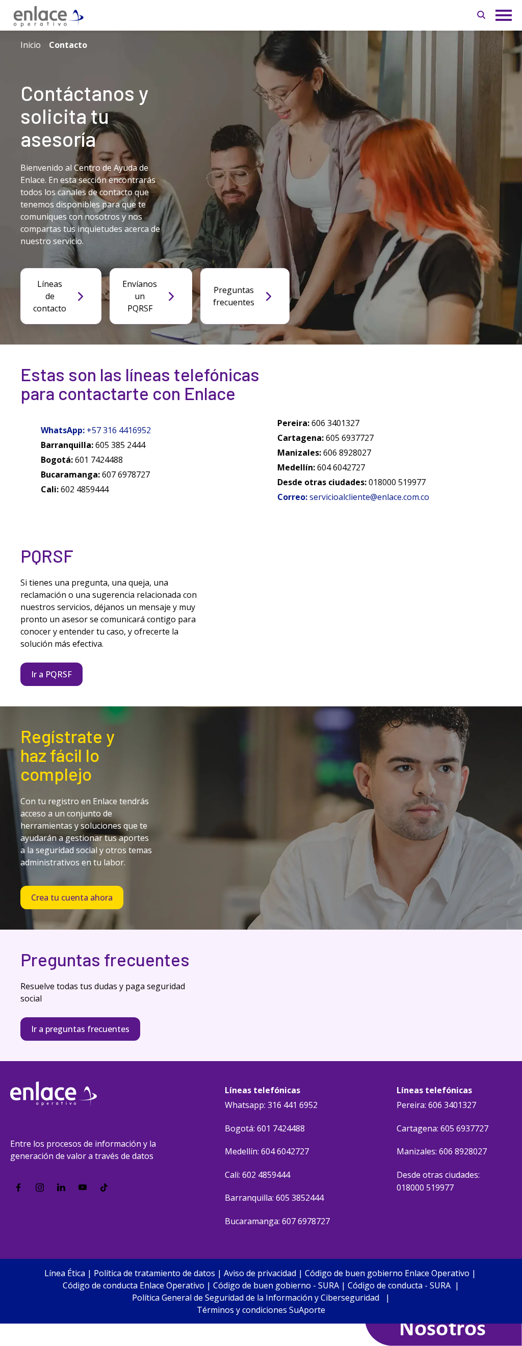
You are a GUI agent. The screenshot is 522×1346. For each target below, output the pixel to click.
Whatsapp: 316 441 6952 (271, 1105)
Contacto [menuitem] (68, 44)
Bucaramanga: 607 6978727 (277, 1221)
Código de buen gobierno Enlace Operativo (387, 1273)
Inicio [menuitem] (30, 44)
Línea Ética (64, 1273)
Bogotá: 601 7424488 (265, 1128)
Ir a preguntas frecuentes (80, 1029)
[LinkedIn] (61, 1187)
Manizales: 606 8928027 (442, 1151)
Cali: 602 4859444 (257, 1174)
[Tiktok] (104, 1187)
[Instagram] (40, 1187)
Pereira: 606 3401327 (436, 1105)
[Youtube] (82, 1187)
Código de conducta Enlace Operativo (133, 1285)
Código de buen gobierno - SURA (276, 1285)
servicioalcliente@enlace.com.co (370, 497)
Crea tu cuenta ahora (72, 897)
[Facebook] (18, 1187)
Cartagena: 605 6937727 (442, 1128)
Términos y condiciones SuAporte (261, 1309)
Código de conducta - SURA (399, 1285)
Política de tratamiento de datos (154, 1273)
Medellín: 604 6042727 (267, 1151)
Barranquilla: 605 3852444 (274, 1197)
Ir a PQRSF (51, 674)
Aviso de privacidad (260, 1273)
